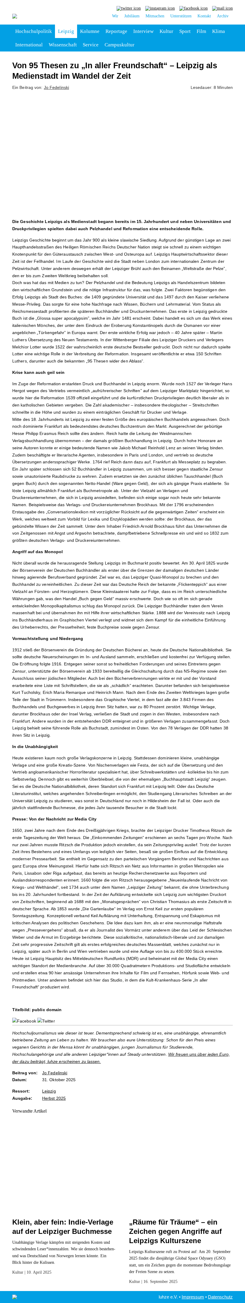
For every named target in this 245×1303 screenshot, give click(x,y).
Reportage (116, 31)
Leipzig (66, 31)
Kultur (166, 31)
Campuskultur (119, 45)
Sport (185, 31)
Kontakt (204, 16)
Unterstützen (181, 16)
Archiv (223, 16)
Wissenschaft (63, 45)
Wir (115, 16)
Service (91, 45)
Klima (218, 31)
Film (201, 31)
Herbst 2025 (54, 1098)
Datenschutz (220, 1296)
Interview (143, 31)
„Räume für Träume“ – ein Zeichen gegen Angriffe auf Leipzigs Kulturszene (175, 1231)
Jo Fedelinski (56, 87)
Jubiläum (132, 16)
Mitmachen (155, 16)
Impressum (193, 1296)
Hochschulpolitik (33, 31)
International (29, 45)
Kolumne (89, 31)
